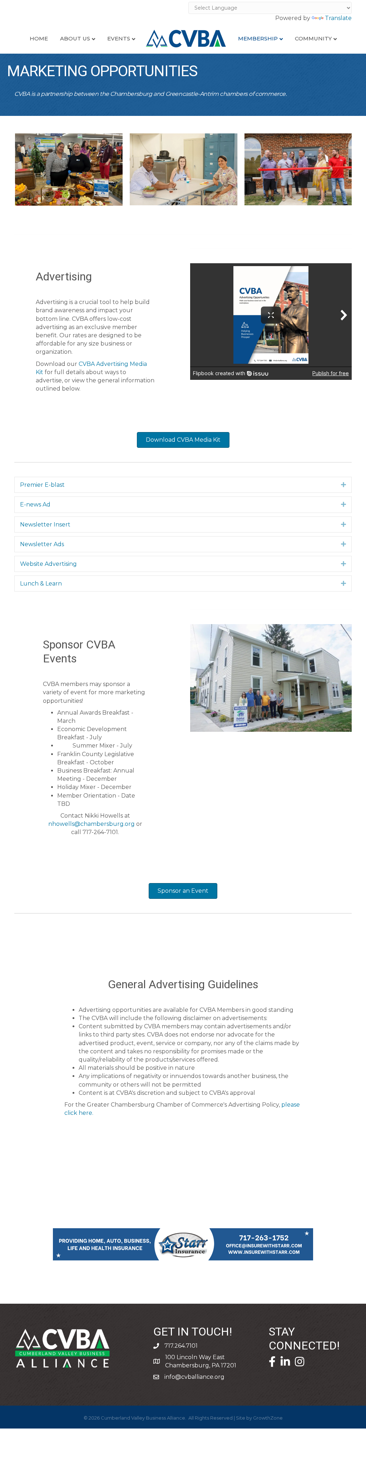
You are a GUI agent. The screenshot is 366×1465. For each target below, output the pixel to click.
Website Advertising (48, 563)
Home (39, 38)
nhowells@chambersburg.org (91, 823)
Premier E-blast (42, 484)
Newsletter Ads (42, 544)
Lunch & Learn (41, 583)
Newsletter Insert (45, 524)
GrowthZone (268, 1418)
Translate (338, 18)
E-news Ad (35, 504)
